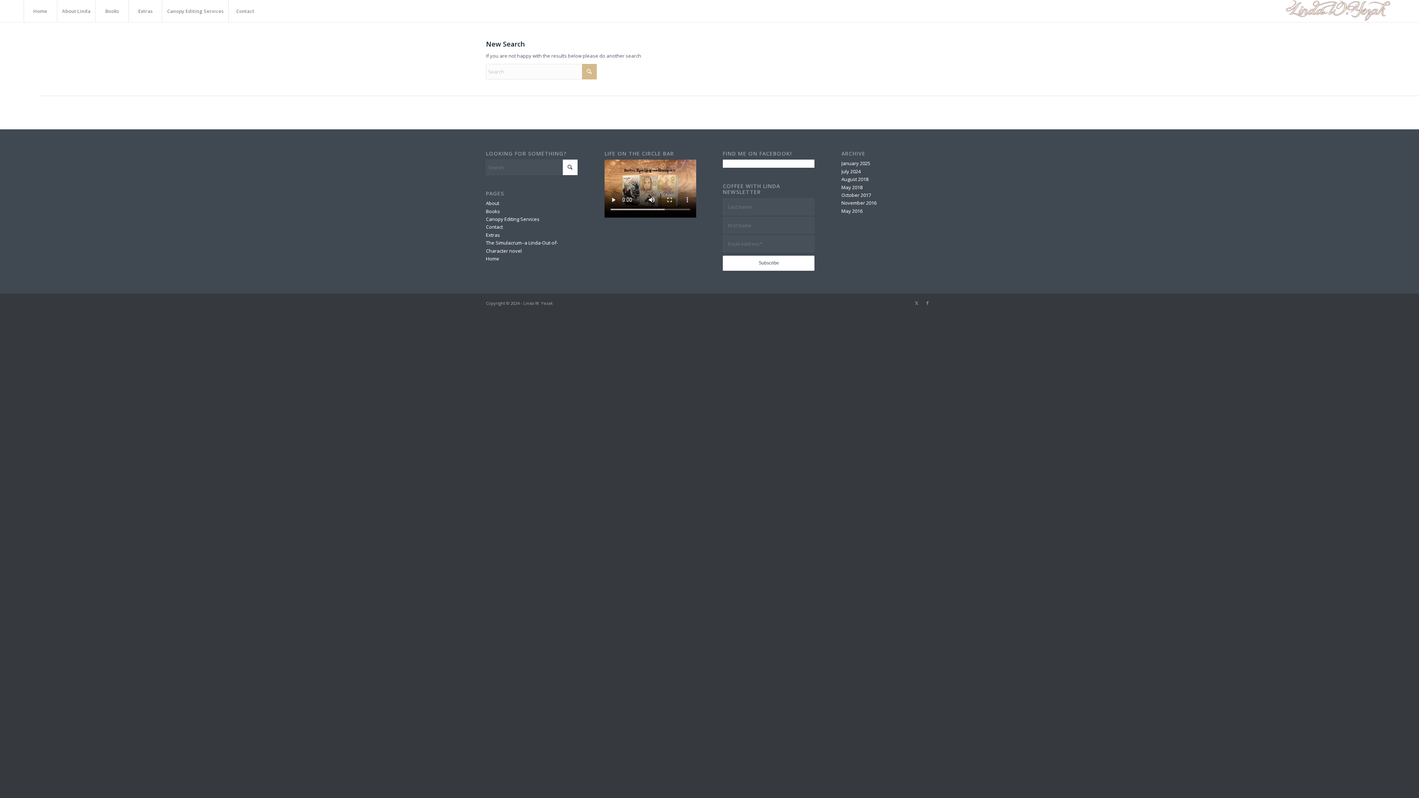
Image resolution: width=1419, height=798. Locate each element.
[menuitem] (40, 11)
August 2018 (854, 179)
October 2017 (856, 195)
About (492, 203)
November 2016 (859, 203)
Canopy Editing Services (513, 219)
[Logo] (1337, 11)
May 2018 (851, 187)
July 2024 (851, 171)
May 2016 (851, 211)
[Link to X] (916, 302)
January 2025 (855, 163)
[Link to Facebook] (927, 302)
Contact (494, 227)
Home (492, 258)
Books (493, 211)
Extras (493, 235)
